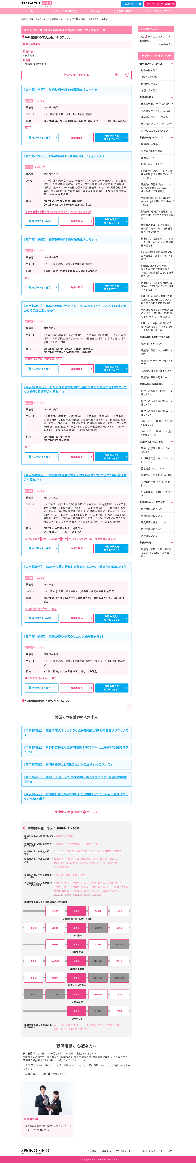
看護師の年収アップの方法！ (155, 110)
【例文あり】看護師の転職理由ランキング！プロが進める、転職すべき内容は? (157, 286)
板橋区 (124, 886)
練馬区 (57, 890)
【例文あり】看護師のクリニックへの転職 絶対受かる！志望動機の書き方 (157, 242)
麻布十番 (58, 1029)
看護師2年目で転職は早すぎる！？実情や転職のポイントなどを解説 (157, 201)
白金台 (78, 1029)
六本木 (110, 1025)
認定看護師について (151, 509)
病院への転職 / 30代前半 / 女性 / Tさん (157, 393)
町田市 (114, 890)
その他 (82, 875)
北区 (109, 886)
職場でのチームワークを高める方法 (157, 362)
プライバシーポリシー (126, 1151)
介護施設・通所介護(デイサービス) (83, 851)
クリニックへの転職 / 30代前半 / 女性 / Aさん (157, 433)
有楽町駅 (55, 928)
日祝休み (69, 859)
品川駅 (98, 911)
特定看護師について (151, 529)
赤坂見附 (70, 1025)
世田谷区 (75, 886)
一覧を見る (167, 44)
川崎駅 (119, 911)
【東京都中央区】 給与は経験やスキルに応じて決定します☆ (64, 156)
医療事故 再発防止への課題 (156, 475)
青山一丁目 (82, 1025)
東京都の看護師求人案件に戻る (76, 812)
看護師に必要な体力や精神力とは (156, 352)
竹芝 (86, 1029)
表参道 (93, 1025)
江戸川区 (75, 890)
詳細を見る (77, 137)
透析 (62, 875)
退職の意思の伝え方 (151, 164)
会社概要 (92, 1151)
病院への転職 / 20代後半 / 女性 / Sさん (157, 403)
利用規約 (106, 1151)
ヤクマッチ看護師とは (65, 11)
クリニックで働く (149, 77)
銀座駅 (55, 978)
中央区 (67, 882)
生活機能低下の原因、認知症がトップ (156, 494)
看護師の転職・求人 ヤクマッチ (35, 19)
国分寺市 (77, 894)
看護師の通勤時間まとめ (154, 377)
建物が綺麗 (72, 863)
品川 (56, 1025)
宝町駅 (119, 994)
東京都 (75, 19)
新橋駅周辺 (93, 19)
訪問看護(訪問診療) (112, 851)
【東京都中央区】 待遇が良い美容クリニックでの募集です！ (64, 636)
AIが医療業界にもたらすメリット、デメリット (157, 460)
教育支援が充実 (87, 863)
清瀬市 (87, 894)
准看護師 (69, 835)
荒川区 (116, 886)
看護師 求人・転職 (60, 19)
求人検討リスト (131, 3)
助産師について (149, 535)
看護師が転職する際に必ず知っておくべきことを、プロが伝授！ (157, 553)
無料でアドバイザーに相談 (159, 3)
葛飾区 (65, 890)
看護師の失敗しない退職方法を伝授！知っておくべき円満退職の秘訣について (157, 228)
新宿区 (76, 882)
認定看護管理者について (154, 522)
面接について (148, 157)
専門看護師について (151, 515)
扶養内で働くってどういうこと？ (157, 104)
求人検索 (96, 11)
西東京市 (96, 894)
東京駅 (55, 911)
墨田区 (101, 882)
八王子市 (85, 890)
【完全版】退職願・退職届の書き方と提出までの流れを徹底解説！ (157, 215)
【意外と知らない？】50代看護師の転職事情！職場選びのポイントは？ (156, 174)
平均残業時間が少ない (86, 859)
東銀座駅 (98, 994)
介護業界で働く (149, 90)
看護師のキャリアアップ (153, 343)
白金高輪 (69, 1029)
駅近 (99, 863)
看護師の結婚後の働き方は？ (156, 370)
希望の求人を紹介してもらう (112, 137)
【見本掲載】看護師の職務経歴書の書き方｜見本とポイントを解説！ (157, 256)
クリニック (59, 851)
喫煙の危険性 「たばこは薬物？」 (155, 483)
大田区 (65, 886)
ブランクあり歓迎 (62, 867)
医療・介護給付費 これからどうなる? (156, 450)
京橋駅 (34, 978)
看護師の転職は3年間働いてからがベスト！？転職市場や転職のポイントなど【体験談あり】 (157, 313)
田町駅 (119, 928)
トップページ (32, 11)
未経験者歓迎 (110, 863)
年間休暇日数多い (109, 859)
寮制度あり (59, 863)
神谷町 (101, 1025)
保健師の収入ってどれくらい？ (156, 117)
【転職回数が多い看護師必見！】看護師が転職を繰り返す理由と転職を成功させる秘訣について (157, 271)
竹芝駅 (119, 1011)
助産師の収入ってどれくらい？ (156, 124)
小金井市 (58, 894)
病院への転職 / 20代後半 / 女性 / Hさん (157, 413)
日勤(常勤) (59, 843)
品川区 (118, 882)
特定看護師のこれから (152, 468)
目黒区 (57, 886)
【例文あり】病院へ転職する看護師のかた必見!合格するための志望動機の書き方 (156, 327)
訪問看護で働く (149, 83)
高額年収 (58, 859)
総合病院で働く (149, 70)
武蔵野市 (105, 890)
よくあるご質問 (122, 11)
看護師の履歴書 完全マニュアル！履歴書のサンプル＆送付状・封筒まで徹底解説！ (156, 188)
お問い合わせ (148, 1151)
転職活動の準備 (149, 144)
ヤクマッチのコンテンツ (157, 11)
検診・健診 (71, 875)
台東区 (93, 882)
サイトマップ (166, 1151)
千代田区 (58, 882)
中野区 (93, 886)
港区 (83, 19)
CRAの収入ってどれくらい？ (155, 130)
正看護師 (58, 835)
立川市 (95, 890)
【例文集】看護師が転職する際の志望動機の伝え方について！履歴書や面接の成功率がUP (157, 300)
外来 (56, 875)
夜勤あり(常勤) (73, 843)
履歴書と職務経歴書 (151, 150)
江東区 (110, 882)
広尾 (117, 1025)
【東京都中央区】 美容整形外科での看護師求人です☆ (60, 90)
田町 (62, 1025)
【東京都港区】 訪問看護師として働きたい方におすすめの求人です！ (69, 764)
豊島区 (101, 886)
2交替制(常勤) (90, 843)
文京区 (84, 882)
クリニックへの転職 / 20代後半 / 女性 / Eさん (157, 423)
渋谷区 (84, 886)
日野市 (67, 894)
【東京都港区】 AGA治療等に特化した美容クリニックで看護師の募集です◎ (75, 567)
